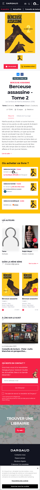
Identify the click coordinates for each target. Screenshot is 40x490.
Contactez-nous (20, 455)
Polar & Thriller (20, 78)
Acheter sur (7, 205)
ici (9, 400)
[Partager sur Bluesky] (18, 74)
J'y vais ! (20, 430)
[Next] (35, 240)
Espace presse (20, 458)
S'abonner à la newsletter (20, 464)
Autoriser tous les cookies (20, 486)
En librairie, (13, 187)
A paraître (5, 9)
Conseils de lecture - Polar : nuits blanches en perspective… (17, 350)
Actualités (17, 9)
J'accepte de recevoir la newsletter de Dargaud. (20, 393)
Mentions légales (20, 461)
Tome (4, 105)
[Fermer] (38, 468)
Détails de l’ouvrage (24, 116)
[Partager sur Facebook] (22, 74)
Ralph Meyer (19, 105)
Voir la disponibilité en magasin (12, 189)
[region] (20, 478)
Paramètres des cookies (20, 481)
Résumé (11, 116)
